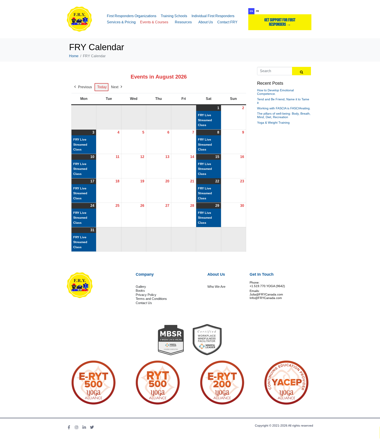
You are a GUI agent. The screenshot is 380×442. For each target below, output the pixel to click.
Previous (85, 87)
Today (102, 87)
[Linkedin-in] (84, 427)
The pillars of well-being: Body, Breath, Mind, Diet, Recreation (284, 115)
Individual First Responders (213, 16)
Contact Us (144, 303)
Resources (183, 22)
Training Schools (174, 16)
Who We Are (216, 286)
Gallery (141, 286)
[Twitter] (92, 427)
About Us (205, 22)
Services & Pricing (121, 22)
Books (140, 290)
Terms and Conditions (151, 299)
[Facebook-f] (69, 427)
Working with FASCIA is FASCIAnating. (284, 108)
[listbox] (279, 11)
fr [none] (257, 11)
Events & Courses (154, 22)
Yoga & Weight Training (273, 122)
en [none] (251, 11)
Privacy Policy (146, 295)
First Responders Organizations (131, 16)
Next (114, 87)
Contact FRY (227, 22)
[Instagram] (77, 427)
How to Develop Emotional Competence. (275, 91)
